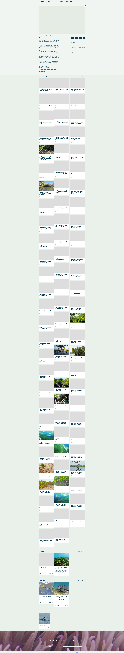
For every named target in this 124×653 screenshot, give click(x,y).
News (67, 1)
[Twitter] (50, 642)
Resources (62, 1)
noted (50, 646)
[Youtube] (67, 642)
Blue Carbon (45, 66)
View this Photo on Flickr (74, 52)
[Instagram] (57, 642)
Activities (49, 1)
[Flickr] (60, 642)
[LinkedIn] (63, 642)
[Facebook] (53, 642)
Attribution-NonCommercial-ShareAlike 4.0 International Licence (72, 646)
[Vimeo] (70, 642)
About (71, 1)
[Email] (74, 642)
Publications (55, 1)
